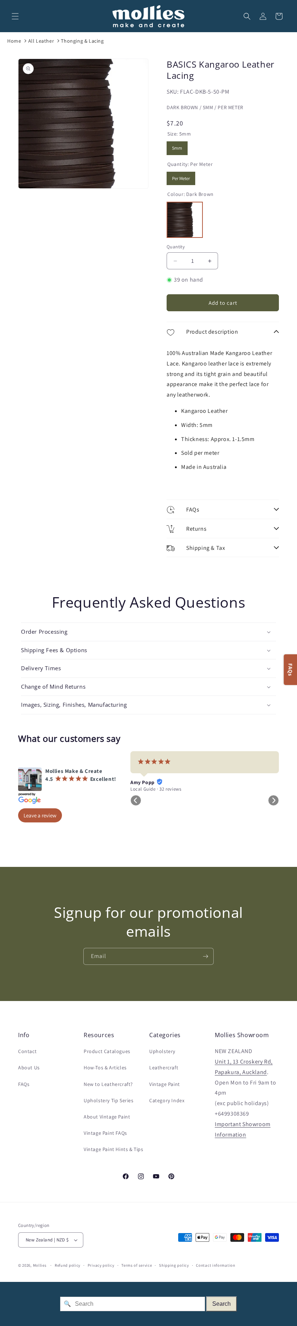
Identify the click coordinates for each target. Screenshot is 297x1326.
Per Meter (181, 176)
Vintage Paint (164, 1084)
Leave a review (40, 815)
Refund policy (67, 1265)
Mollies (40, 1265)
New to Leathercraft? (108, 1084)
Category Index (166, 1100)
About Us (29, 1067)
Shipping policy (174, 1265)
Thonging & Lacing (82, 41)
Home (14, 41)
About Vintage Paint (107, 1116)
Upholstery (162, 1051)
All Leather (41, 41)
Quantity (176, 247)
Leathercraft (163, 1067)
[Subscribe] (205, 956)
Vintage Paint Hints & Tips (113, 1149)
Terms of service (136, 1265)
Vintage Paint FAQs (105, 1133)
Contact (27, 1051)
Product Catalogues (107, 1051)
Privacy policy (101, 1265)
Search (221, 1304)
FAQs (23, 1084)
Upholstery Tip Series (109, 1100)
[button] (15, 16)
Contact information (215, 1265)
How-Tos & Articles (105, 1067)
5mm (177, 146)
